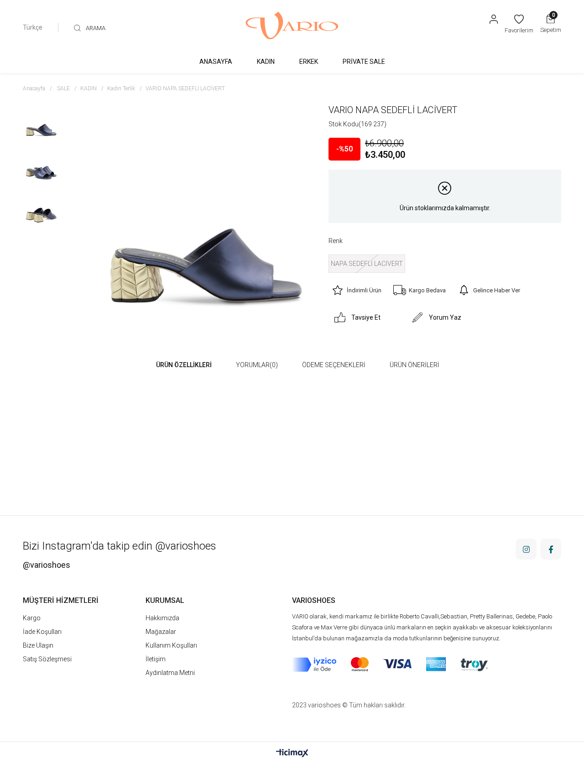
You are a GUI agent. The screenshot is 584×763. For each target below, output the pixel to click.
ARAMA (95, 28)
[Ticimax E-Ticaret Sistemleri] (292, 753)
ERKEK (308, 61)
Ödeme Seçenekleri (333, 365)
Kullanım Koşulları (171, 645)
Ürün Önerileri (414, 365)
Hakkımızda (162, 618)
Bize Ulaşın (38, 645)
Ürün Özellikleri (184, 365)
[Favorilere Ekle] (554, 110)
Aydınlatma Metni (170, 672)
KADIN (266, 61)
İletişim (156, 659)
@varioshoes (46, 565)
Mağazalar (161, 631)
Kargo (32, 618)
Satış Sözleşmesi (47, 659)
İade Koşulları (42, 631)
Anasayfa (215, 61)
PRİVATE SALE (364, 61)
